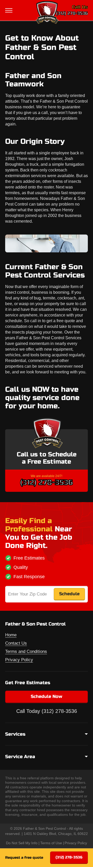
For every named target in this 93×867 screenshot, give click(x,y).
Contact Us (16, 643)
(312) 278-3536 (72, 13)
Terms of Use (51, 843)
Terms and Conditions (26, 651)
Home (11, 634)
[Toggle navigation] (9, 10)
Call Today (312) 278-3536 (46, 711)
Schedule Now (46, 696)
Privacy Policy (19, 659)
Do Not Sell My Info (21, 843)
